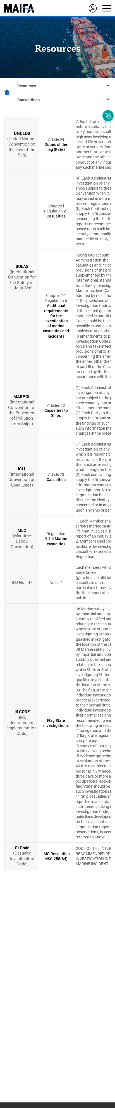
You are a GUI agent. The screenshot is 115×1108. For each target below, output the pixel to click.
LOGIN (92, 8)
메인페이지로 (7, 92)
